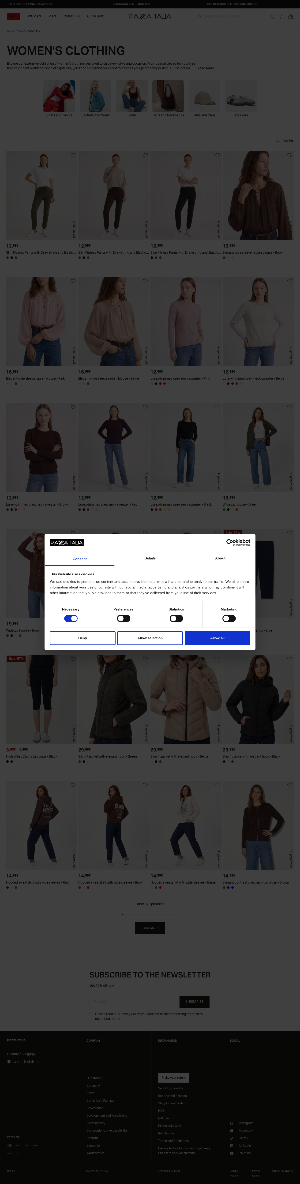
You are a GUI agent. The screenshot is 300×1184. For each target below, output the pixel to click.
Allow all (217, 638)
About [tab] (220, 558)
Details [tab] (150, 558)
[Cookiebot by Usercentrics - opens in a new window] (229, 542)
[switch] (123, 618)
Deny (82, 638)
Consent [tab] (80, 559)
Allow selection (150, 638)
